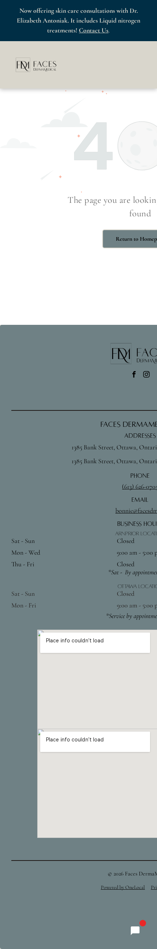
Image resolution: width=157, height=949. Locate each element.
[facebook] (134, 375)
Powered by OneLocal (123, 887)
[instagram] (146, 375)
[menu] (146, 9)
